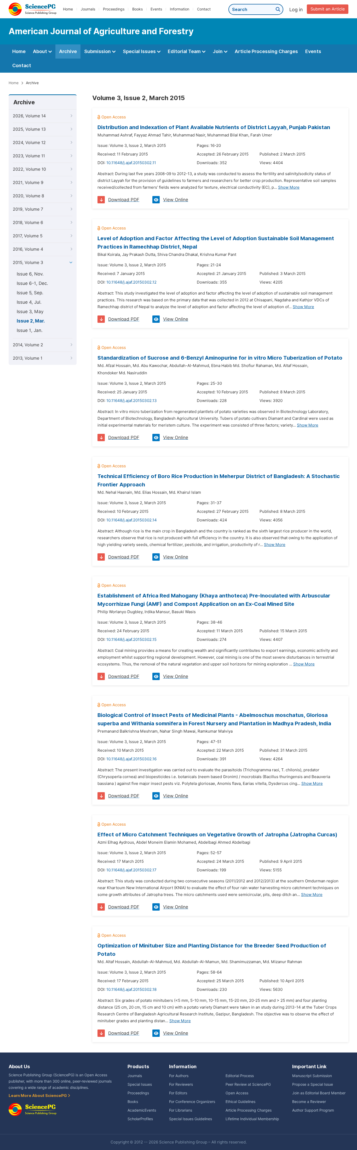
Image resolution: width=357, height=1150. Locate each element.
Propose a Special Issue (312, 1084)
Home (68, 9)
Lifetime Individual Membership (252, 1119)
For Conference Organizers (192, 1102)
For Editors (178, 1093)
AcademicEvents (142, 1110)
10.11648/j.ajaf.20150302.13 (131, 400)
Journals (88, 9)
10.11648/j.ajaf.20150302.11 (131, 162)
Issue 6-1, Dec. (32, 283)
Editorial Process (240, 1076)
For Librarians (180, 1110)
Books (137, 9)
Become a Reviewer (309, 1102)
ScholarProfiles (140, 1119)
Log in (296, 9)
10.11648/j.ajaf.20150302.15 (131, 639)
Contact (204, 9)
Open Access (237, 1093)
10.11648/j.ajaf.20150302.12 (131, 282)
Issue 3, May (30, 311)
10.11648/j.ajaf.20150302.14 (131, 520)
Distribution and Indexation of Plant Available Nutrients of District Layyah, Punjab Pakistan (213, 127)
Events (156, 9)
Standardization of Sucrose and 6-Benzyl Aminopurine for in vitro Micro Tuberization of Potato (219, 358)
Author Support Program (313, 1110)
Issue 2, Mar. (31, 321)
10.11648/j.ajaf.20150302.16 (131, 759)
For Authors (178, 1076)
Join (218, 51)
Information (179, 9)
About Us (19, 1066)
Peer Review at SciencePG (248, 1084)
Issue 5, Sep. (30, 292)
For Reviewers (181, 1084)
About (40, 51)
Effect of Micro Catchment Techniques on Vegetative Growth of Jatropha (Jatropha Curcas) (217, 834)
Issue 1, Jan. (30, 330)
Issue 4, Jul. (29, 302)
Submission (98, 51)
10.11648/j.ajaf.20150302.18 (131, 989)
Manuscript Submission (312, 1076)
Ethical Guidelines (240, 1102)
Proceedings (113, 9)
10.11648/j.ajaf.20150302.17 (131, 870)
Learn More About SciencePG (38, 1095)
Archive (68, 51)
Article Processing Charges (266, 51)
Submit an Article (327, 9)
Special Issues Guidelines (190, 1119)
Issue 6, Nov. (30, 274)
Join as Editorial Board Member (319, 1093)
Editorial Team (185, 51)
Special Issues (140, 51)
